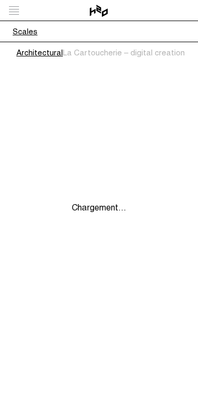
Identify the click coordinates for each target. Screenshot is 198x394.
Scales (25, 31)
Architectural (39, 52)
